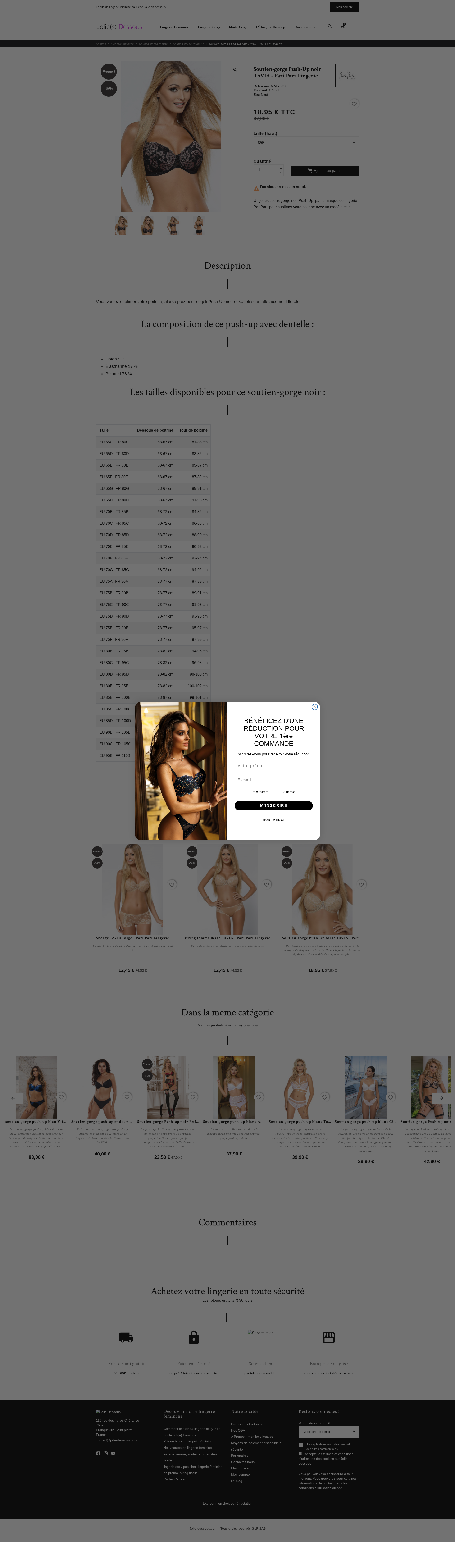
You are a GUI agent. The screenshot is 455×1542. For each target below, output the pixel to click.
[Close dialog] (315, 707)
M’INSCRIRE (273, 806)
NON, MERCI (274, 820)
